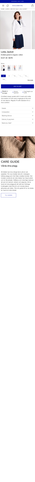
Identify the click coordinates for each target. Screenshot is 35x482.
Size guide (30, 80)
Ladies (7, 9)
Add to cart (17, 86)
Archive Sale (14, 9)
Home (2, 9)
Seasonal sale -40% (17, 1)
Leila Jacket (23, 9)
